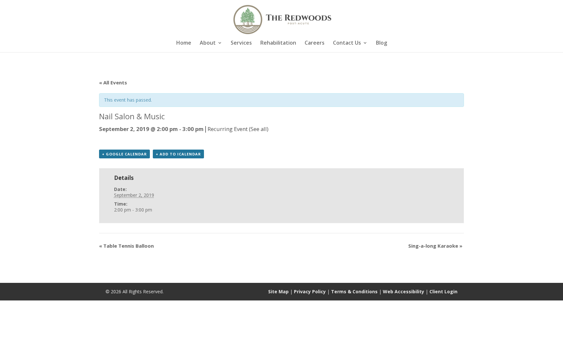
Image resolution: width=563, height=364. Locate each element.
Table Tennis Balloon (126, 245)
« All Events (113, 82)
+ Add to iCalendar (178, 154)
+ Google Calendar (124, 154)
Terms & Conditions (354, 291)
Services (241, 43)
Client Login (443, 291)
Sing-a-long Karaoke (435, 245)
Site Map (278, 291)
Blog (381, 43)
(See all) (258, 129)
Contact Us (347, 43)
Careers (315, 43)
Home (183, 43)
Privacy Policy (310, 291)
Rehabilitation (278, 43)
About (208, 43)
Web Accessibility (403, 291)
